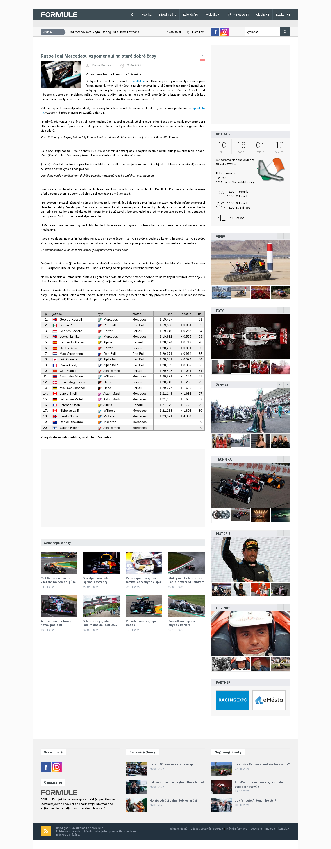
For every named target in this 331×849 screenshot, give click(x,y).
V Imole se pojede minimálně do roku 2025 (100, 623)
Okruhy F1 (262, 14)
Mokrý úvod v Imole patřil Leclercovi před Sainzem (186, 580)
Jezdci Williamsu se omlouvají (171, 764)
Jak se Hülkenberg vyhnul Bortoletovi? (177, 782)
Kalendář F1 (190, 14)
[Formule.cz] (59, 14)
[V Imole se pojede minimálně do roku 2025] (101, 606)
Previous (206, 262)
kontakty (283, 828)
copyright (256, 828)
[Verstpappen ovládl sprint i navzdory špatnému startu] (101, 563)
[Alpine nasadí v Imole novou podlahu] (59, 606)
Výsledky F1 (213, 14)
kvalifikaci (139, 81)
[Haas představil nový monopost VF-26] (250, 336)
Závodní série (167, 14)
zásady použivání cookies (207, 828)
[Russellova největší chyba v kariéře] (186, 606)
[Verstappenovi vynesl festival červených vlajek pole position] (144, 563)
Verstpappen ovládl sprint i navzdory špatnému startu (97, 581)
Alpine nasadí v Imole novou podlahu (56, 623)
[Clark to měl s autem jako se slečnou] (250, 633)
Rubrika (147, 14)
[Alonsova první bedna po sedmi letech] (250, 559)
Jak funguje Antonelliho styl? (255, 800)
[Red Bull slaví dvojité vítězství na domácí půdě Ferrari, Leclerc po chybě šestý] (59, 563)
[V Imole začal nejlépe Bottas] (144, 606)
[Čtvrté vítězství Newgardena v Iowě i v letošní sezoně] (250, 485)
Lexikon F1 (283, 14)
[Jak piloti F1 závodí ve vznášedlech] (250, 262)
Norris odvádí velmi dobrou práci (173, 800)
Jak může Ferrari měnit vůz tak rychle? (262, 764)
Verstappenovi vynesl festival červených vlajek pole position (143, 581)
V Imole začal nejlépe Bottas (141, 623)
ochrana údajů (178, 828)
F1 (202, 56)
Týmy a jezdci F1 (238, 14)
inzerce (270, 828)
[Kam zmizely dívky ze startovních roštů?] (250, 410)
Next (295, 262)
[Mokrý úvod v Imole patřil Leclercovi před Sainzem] (186, 563)
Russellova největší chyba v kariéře (182, 623)
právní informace (236, 828)
